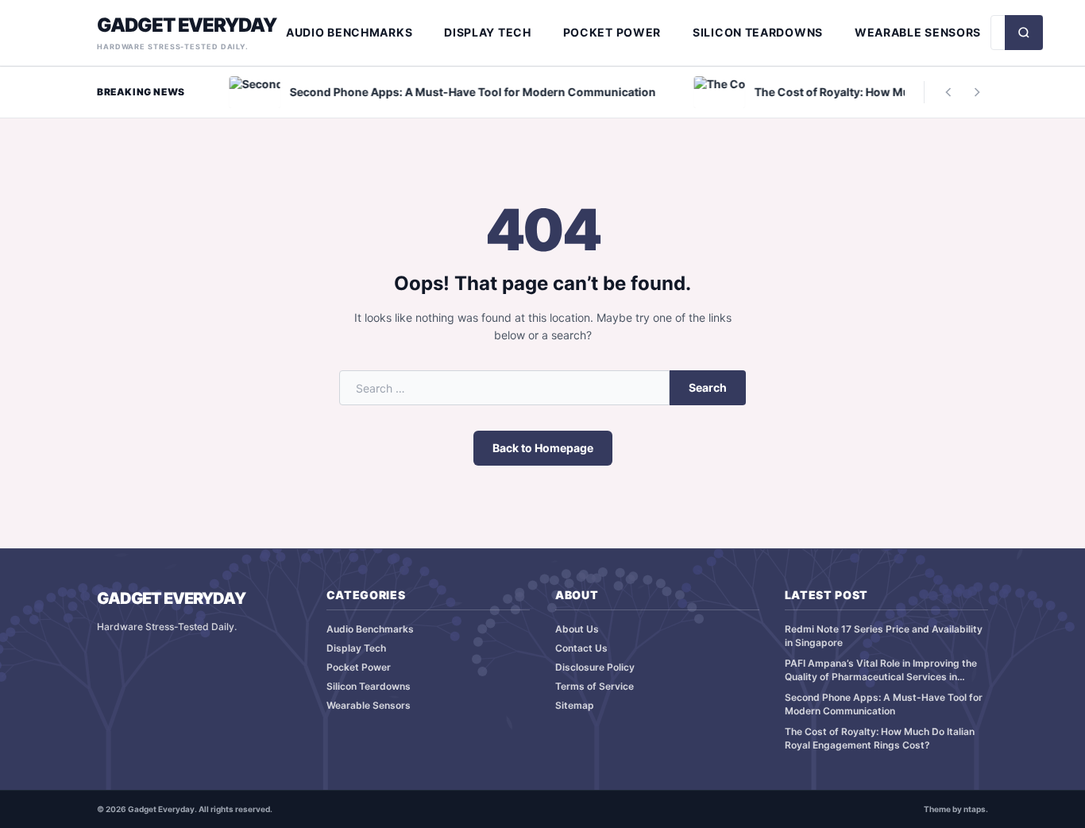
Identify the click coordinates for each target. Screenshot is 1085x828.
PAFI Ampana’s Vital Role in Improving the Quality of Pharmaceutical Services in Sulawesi (881, 670)
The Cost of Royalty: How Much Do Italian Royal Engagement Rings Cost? (880, 738)
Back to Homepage (542, 448)
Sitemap (574, 705)
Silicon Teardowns (758, 32)
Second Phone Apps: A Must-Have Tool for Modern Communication (884, 704)
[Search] (1024, 32)
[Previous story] (948, 92)
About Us (577, 629)
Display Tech (487, 32)
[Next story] (977, 92)
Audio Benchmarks (349, 32)
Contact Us (581, 648)
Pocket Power (612, 32)
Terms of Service (594, 686)
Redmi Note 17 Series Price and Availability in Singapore (884, 635)
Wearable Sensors (918, 32)
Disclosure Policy (595, 667)
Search (708, 387)
